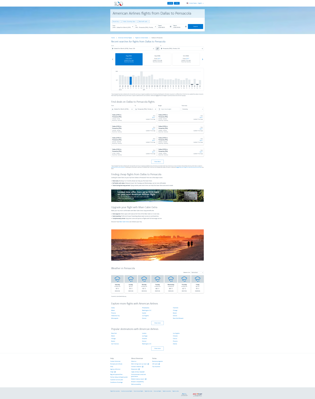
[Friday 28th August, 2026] (133, 80)
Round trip (116, 21)
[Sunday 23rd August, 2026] (120, 80)
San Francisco (115, 344)
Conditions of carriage (116, 382)
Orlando (175, 336)
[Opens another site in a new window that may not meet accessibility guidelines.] (157, 195)
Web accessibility (136, 384)
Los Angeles (145, 315)
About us (133, 361)
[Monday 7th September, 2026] (160, 81)
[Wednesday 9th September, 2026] (165, 82)
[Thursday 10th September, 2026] (168, 82)
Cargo (113, 372)
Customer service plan (116, 380)
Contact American (115, 361)
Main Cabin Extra (124, 222)
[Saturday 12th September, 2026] (173, 82)
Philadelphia (145, 308)
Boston (175, 313)
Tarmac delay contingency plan (119, 377)
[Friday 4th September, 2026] (152, 80)
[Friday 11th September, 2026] (171, 82)
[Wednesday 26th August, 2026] (128, 81)
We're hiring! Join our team (140, 364)
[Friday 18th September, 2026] (189, 82)
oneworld (183, 3)
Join (177, 3)
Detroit (175, 315)
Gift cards (156, 364)
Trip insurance (156, 366)
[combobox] (122, 27)
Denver (144, 318)
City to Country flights (138, 391)
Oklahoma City (115, 315)
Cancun (175, 338)
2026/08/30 (161, 27)
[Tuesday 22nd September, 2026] (200, 82)
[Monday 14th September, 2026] (179, 82)
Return (175, 25)
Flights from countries (115, 391)
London (144, 333)
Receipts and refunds (116, 364)
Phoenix (113, 313)
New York (114, 333)
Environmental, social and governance (138, 375)
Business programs (157, 361)
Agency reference (115, 369)
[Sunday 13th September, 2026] (176, 81)
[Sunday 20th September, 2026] (195, 82)
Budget (160, 105)
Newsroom (135, 369)
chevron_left (112, 59)
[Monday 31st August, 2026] (141, 78)
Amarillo (144, 338)
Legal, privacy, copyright (138, 372)
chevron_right (202, 59)
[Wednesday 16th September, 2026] (184, 82)
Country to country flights (126, 391)
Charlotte (175, 308)
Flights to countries (167, 391)
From (114, 25)
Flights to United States (141, 38)
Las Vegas (144, 336)
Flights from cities (148, 391)
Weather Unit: (186, 272)
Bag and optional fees (116, 374)
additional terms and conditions (118, 167)
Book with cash (143, 21)
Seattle (144, 313)
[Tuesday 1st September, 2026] (144, 80)
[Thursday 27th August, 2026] (131, 81)
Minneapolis (114, 318)
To (136, 25)
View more (157, 323)
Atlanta (175, 344)
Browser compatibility (137, 381)
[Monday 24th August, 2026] (123, 80)
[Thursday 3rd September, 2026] (149, 80)
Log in (170, 3)
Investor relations (137, 366)
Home (113, 38)
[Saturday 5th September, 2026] (155, 82)
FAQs (111, 366)
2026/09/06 (176, 27)
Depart (160, 25)
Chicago (175, 310)
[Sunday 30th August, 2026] (139, 80)
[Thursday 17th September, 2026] (187, 81)
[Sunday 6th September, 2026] (157, 82)
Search (195, 26)
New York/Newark (178, 318)
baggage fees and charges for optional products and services (188, 167)
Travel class (184, 105)
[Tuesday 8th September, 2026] (163, 81)
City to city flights (157, 391)
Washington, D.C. (147, 310)
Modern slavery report (139, 379)
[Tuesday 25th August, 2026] (125, 81)
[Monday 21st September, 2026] (197, 84)
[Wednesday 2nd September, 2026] (147, 81)
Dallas (113, 308)
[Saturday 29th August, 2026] (136, 81)
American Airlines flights (125, 38)
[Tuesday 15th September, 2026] (181, 82)
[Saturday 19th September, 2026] (192, 84)
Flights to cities (175, 391)
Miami (113, 310)
